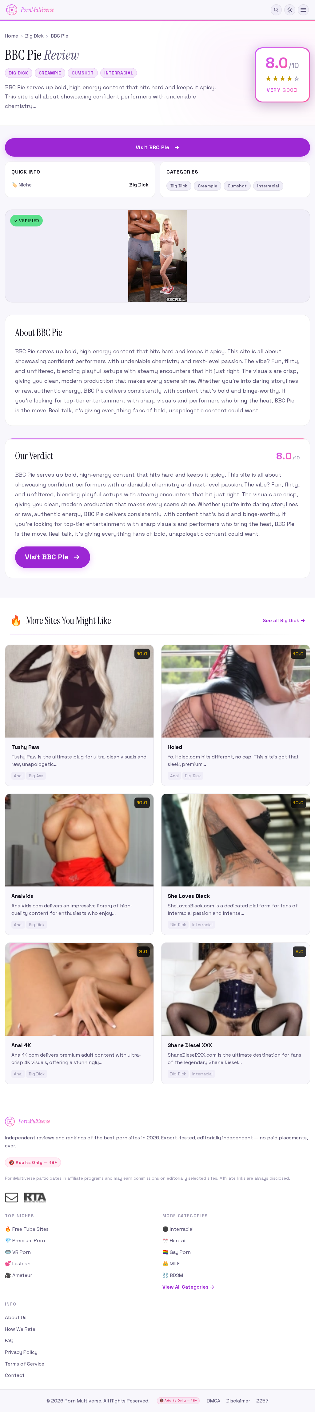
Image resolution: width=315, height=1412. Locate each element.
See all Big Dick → (284, 620)
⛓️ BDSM (172, 1275)
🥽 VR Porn (18, 1252)
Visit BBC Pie (52, 557)
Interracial (118, 73)
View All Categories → (188, 1287)
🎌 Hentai (173, 1240)
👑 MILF (171, 1263)
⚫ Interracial (177, 1229)
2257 (262, 1401)
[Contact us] (11, 1197)
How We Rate (20, 1329)
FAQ (9, 1340)
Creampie (50, 73)
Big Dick (18, 73)
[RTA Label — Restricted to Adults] (35, 1197)
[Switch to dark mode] (289, 9)
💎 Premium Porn (25, 1240)
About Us (15, 1317)
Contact (15, 1375)
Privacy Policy (21, 1352)
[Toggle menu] (303, 9)
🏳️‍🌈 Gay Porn (176, 1252)
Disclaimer (238, 1401)
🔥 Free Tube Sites (27, 1229)
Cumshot (83, 73)
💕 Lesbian (17, 1263)
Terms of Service (24, 1364)
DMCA (213, 1401)
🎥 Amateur (18, 1275)
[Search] (276, 9)
